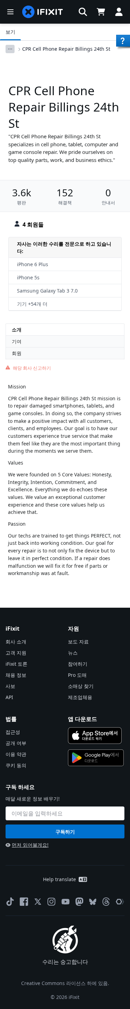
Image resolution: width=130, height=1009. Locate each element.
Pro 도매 (77, 675)
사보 (10, 686)
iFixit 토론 (16, 664)
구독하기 (65, 831)
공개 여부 (16, 743)
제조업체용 (80, 697)
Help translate (59, 879)
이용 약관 (16, 754)
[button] (83, 12)
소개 (16, 329)
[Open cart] (101, 12)
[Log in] (119, 12)
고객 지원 (16, 652)
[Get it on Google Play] (96, 757)
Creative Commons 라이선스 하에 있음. (65, 983)
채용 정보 (16, 675)
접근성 (13, 732)
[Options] (10, 49)
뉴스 (73, 652)
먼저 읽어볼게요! (30, 845)
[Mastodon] (79, 901)
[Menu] (10, 12)
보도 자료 (78, 641)
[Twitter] (38, 901)
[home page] (42, 12)
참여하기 (77, 664)
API (9, 697)
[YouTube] (65, 901)
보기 (10, 31)
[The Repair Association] (120, 901)
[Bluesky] (92, 901)
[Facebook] (24, 901)
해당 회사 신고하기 (32, 368)
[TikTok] (10, 901)
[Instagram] (51, 901)
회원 (16, 353)
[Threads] (106, 901)
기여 (16, 341)
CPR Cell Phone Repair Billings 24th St (66, 49)
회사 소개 (16, 641)
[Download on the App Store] (95, 735)
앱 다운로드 (82, 719)
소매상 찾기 (81, 686)
